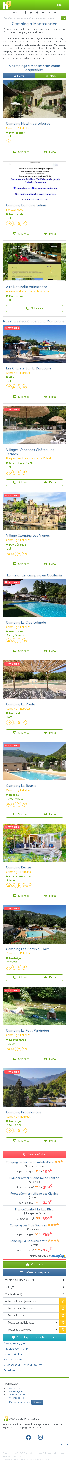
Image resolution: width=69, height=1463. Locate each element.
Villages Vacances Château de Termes (30, 452)
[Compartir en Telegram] (42, 12)
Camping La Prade (20, 704)
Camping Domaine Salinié (26, 205)
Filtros (20, 75)
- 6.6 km (13, 1359)
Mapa (53, 75)
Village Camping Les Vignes (28, 535)
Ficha (52, 152)
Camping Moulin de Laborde (28, 123)
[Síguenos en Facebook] (29, 1437)
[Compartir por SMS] (54, 12)
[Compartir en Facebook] (25, 12)
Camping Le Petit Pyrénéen (27, 1030)
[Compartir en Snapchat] (37, 12)
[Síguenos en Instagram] (41, 1437)
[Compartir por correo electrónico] (48, 12)
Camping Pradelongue (23, 1112)
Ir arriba (61, 1444)
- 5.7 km (16, 1348)
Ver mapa (36, 1264)
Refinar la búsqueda (36, 1272)
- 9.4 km (23, 1364)
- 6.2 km (13, 1354)
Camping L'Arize (18, 867)
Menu (59, 4)
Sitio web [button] (24, 152)
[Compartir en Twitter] (31, 12)
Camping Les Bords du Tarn (28, 949)
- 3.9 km (15, 1343)
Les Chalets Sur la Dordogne (28, 368)
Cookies (37, 1402)
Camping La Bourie (21, 785)
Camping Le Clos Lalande (26, 622)
